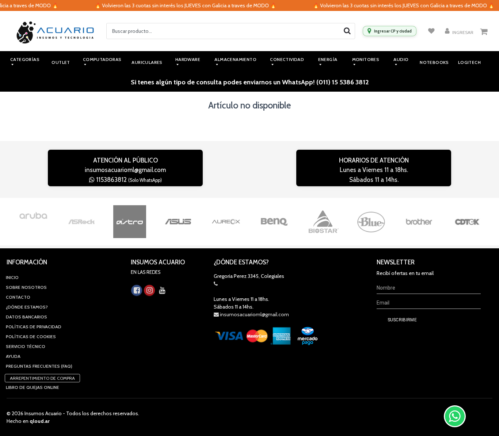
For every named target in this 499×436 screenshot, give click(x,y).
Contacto (18, 297)
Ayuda (13, 356)
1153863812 (128, 179)
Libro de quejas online (32, 387)
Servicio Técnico (25, 346)
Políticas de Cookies (31, 336)
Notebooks (434, 62)
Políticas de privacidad (33, 326)
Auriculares (147, 62)
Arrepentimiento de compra (42, 378)
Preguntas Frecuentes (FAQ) (39, 366)
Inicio (12, 277)
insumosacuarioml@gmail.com (125, 169)
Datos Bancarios (26, 317)
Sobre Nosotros (26, 287)
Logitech (469, 62)
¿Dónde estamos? (27, 307)
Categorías (24, 59)
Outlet (61, 62)
